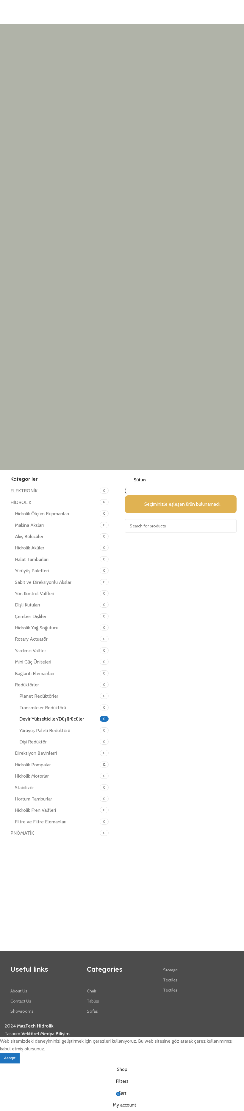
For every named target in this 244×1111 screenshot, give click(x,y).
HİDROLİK (20, 502)
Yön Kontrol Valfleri (34, 593)
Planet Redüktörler (38, 696)
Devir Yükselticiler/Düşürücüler (51, 719)
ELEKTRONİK (23, 491)
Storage (170, 970)
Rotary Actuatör (31, 639)
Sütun (140, 480)
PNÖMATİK (22, 833)
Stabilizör (24, 787)
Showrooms (22, 1011)
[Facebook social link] (222, 6)
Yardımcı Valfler (30, 650)
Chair (91, 991)
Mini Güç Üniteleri (33, 662)
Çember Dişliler (30, 616)
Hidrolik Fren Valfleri (35, 810)
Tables (93, 1001)
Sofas (92, 1011)
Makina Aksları (29, 525)
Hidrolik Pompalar (33, 765)
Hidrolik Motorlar (32, 776)
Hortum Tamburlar (33, 799)
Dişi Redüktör (33, 742)
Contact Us (20, 1001)
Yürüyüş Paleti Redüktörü (44, 730)
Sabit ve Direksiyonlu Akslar (43, 582)
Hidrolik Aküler (29, 548)
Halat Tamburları (32, 559)
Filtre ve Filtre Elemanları (40, 822)
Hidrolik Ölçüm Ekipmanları (42, 513)
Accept (9, 1057)
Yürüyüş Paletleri (32, 570)
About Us (18, 991)
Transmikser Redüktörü (42, 707)
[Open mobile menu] (6, 6)
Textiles (170, 980)
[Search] (230, 526)
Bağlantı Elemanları (34, 673)
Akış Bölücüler (29, 536)
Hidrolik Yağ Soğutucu (36, 628)
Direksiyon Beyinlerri (36, 753)
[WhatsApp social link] (236, 6)
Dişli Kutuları (27, 605)
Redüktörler (27, 685)
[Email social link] (229, 6)
